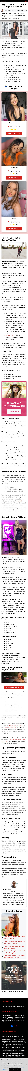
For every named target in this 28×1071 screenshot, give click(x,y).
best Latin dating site (10, 727)
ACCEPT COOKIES (14, 1069)
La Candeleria (9, 335)
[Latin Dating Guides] (4, 1)
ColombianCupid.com (15, 725)
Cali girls (19, 501)
